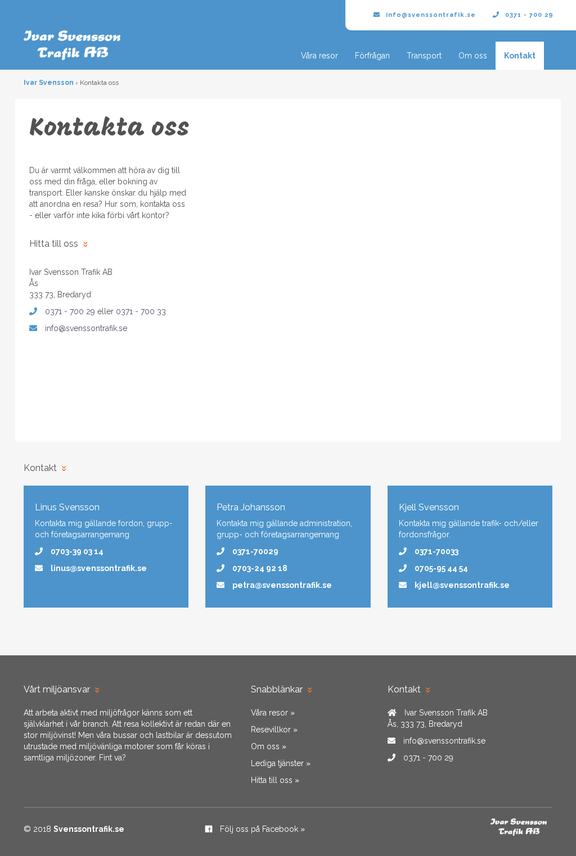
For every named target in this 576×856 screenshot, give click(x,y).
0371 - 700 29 (529, 15)
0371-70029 (255, 551)
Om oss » (268, 746)
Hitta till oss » (275, 780)
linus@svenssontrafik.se (99, 568)
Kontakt (520, 55)
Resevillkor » (274, 729)
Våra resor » (273, 712)
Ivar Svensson (49, 83)
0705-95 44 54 (441, 568)
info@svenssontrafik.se (431, 15)
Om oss (472, 55)
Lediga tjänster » (280, 763)
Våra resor (319, 55)
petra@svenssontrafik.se (282, 585)
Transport (424, 55)
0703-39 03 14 (77, 551)
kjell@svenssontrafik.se (462, 585)
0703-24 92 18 (259, 568)
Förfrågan (372, 55)
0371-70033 (436, 551)
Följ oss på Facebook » (261, 829)
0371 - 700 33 (141, 311)
